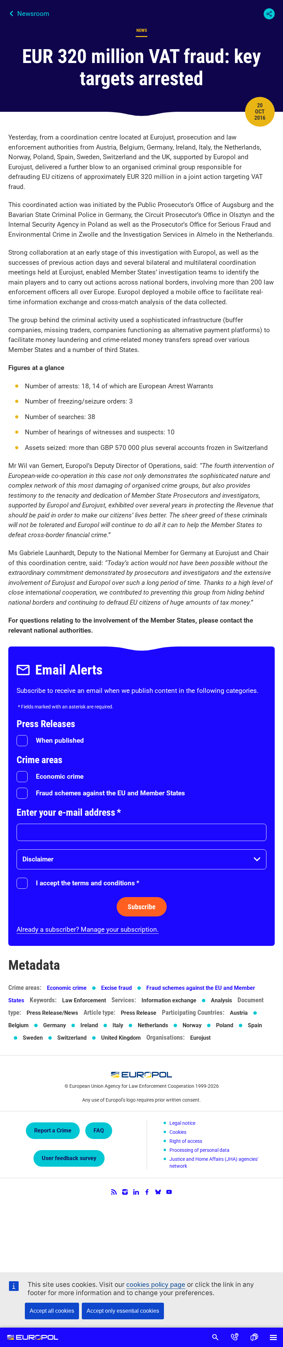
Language (254, 1337)
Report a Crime (52, 1130)
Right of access (185, 1141)
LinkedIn (136, 1191)
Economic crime (60, 776)
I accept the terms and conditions (87, 883)
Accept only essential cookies (123, 1311)
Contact (234, 1337)
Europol (32, 1337)
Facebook (147, 1191)
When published (60, 740)
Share (269, 13)
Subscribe (142, 907)
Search (215, 1337)
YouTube (169, 1191)
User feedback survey (69, 1158)
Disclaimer (37, 859)
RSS (113, 1191)
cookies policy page (155, 1284)
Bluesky (158, 1191)
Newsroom (33, 14)
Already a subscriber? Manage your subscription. (88, 929)
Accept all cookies (52, 1311)
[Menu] (273, 1337)
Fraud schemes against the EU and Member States (110, 793)
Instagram (124, 1191)
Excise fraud (116, 988)
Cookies (177, 1132)
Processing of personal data (199, 1150)
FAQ (99, 1130)
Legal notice (182, 1123)
